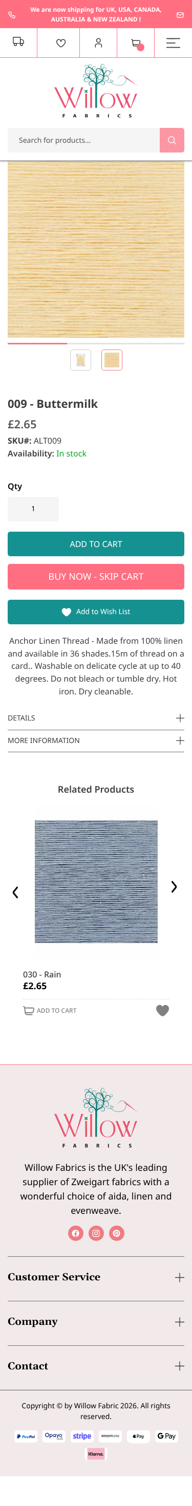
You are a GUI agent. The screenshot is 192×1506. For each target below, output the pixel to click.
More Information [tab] (44, 741)
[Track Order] (18, 43)
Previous (17, 890)
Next (175, 890)
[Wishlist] (61, 43)
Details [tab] (21, 718)
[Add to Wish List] (162, 1011)
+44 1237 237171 (12, 15)
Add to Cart (56, 1011)
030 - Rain (42, 974)
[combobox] (96, 140)
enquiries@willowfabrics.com (180, 15)
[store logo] (96, 91)
